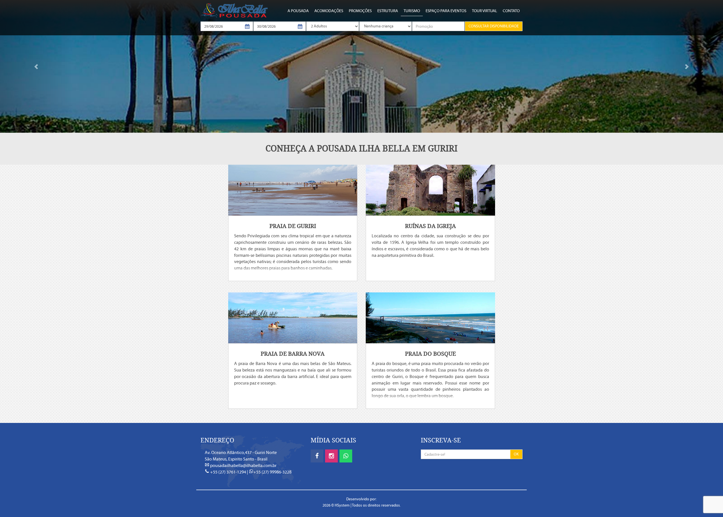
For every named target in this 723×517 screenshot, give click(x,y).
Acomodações (328, 10)
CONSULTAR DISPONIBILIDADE (494, 26)
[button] (36, 66)
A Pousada (298, 10)
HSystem (342, 505)
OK (516, 454)
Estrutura (387, 10)
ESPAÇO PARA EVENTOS (446, 10)
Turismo (412, 10)
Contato (511, 10)
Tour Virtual (484, 10)
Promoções (360, 10)
